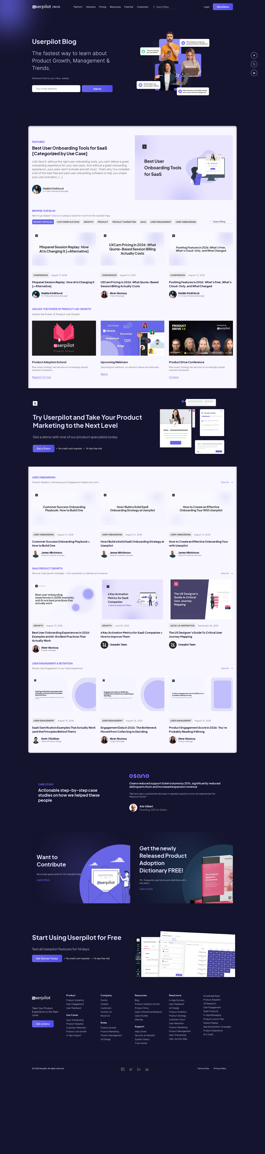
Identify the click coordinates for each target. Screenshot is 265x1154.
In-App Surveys (176, 1000)
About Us (105, 1015)
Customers (142, 6)
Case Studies (141, 1015)
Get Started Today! (47, 958)
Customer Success (68, 222)
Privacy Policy (220, 1068)
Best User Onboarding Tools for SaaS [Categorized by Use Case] (69, 150)
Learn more (146, 888)
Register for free (41, 377)
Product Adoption (75, 1023)
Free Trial (128, 6)
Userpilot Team (118, 644)
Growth (88, 222)
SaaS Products (210, 1011)
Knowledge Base (211, 996)
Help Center (141, 1031)
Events (104, 1000)
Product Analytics (75, 1000)
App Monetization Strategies (217, 1026)
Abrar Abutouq (118, 293)
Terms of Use (203, 1068)
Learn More (43, 879)
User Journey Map (178, 1038)
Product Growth (108, 1027)
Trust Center (141, 1043)
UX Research (209, 1003)
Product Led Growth (76, 1031)
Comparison (40, 275)
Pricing (102, 6)
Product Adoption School (147, 1004)
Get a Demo (223, 6)
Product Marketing (124, 222)
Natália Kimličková (51, 293)
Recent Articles (43, 222)
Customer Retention (76, 1027)
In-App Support (73, 1035)
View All (225, 482)
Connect (174, 377)
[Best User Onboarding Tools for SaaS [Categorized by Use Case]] (184, 199)
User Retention (176, 1023)
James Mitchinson (51, 552)
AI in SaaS (208, 1034)
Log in (207, 6)
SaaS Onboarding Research (148, 1011)
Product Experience (213, 1030)
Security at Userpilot (145, 1035)
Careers (104, 1004)
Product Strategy (177, 1015)
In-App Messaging (212, 1015)
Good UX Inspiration (182, 625)
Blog (137, 1000)
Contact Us (106, 1011)
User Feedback (73, 1008)
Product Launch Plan (213, 1019)
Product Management (111, 1035)
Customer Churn (177, 1019)
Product (103, 222)
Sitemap (139, 1019)
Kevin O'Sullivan (50, 738)
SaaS (143, 222)
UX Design (106, 1039)
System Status (142, 1039)
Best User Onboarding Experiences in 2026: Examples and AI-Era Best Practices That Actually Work (61, 636)
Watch (104, 374)
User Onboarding (186, 222)
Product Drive (142, 1008)
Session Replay (210, 1023)
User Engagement (160, 222)
